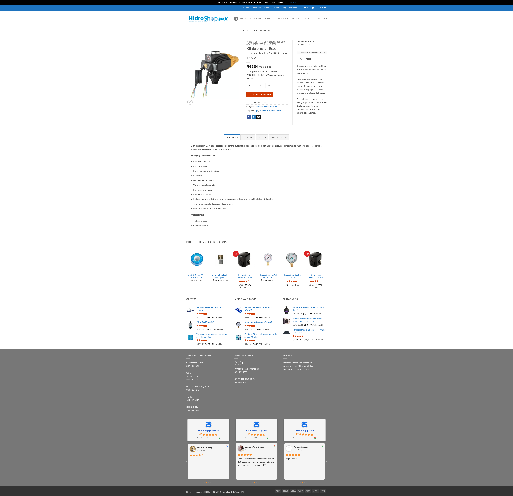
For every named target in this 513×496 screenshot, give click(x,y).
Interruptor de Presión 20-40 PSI (315, 276)
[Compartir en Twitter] (254, 117)
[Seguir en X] (323, 8)
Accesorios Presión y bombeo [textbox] (311, 52)
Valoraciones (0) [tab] (279, 137)
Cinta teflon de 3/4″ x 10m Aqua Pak (197, 276)
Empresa (245, 8)
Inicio (249, 42)
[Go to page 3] (210, 482)
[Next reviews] (326, 461)
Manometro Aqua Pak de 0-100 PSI (268, 276)
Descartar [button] (292, 2)
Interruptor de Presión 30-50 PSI (244, 276)
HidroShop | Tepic (305, 430)
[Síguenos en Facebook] (320, 8)
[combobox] (312, 52)
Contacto (276, 8)
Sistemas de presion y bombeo (270, 42)
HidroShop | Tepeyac (256, 430)
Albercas (244, 19)
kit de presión (276, 111)
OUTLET (307, 19)
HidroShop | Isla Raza (208, 430)
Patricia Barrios (300, 447)
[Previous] (186, 270)
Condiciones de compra (260, 8)
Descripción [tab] (232, 137)
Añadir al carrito (260, 94)
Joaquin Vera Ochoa (254, 447)
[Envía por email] (258, 117)
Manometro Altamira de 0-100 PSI (292, 276)
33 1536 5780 (240, 372)
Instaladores (293, 8)
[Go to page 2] (208, 482)
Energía (296, 19)
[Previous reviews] (186, 461)
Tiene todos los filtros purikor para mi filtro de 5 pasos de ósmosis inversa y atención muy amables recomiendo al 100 (256, 462)
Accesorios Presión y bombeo (261, 44)
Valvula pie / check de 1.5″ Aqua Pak (221, 276)
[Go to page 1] (206, 482)
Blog (284, 8)
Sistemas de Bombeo (262, 19)
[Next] (326, 270)
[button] (190, 102)
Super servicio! (292, 459)
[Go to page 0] (204, 482)
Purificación (282, 19)
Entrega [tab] (262, 137)
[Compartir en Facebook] (249, 117)
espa (256, 111)
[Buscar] (236, 19)
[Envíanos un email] (325, 8)
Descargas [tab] (248, 137)
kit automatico (264, 111)
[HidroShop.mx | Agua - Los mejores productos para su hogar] (208, 18)
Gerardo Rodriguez (206, 447)
